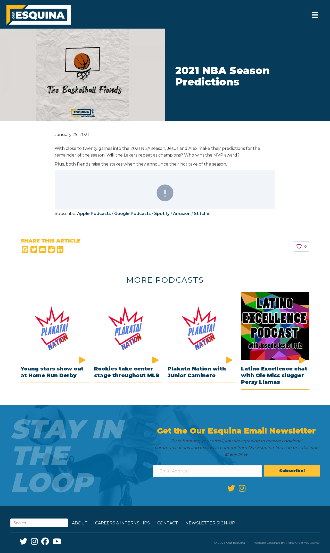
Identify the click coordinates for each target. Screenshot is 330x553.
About (80, 523)
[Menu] (315, 15)
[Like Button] (299, 246)
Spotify (162, 213)
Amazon (182, 213)
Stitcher (202, 213)
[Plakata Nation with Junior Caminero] (202, 325)
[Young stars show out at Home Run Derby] (55, 325)
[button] (292, 471)
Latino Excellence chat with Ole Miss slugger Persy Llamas (274, 375)
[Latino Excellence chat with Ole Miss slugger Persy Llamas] (275, 325)
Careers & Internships (122, 523)
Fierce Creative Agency (303, 543)
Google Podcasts (133, 213)
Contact (167, 523)
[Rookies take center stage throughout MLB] (128, 325)
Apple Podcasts (94, 213)
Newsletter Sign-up (210, 523)
